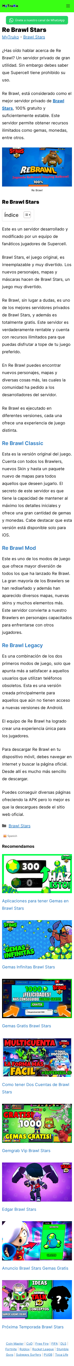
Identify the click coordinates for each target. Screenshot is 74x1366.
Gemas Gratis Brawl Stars (26, 1025)
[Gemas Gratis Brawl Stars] (37, 1014)
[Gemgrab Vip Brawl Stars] (37, 1139)
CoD (29, 1344)
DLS (63, 1344)
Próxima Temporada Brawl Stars (33, 1326)
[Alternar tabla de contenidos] (25, 214)
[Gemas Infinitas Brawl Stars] (37, 955)
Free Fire (42, 1344)
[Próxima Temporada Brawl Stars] (37, 1315)
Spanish (12, 835)
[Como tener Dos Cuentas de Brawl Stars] (37, 1073)
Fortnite (11, 1349)
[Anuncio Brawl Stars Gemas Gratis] (37, 1256)
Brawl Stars (34, 37)
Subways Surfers (28, 1355)
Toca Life (61, 1355)
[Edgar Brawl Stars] (37, 1197)
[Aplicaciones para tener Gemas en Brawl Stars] (37, 889)
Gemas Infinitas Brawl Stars (28, 967)
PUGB (48, 1355)
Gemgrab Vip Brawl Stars (26, 1150)
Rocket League (43, 1349)
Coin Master (15, 1344)
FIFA (54, 1344)
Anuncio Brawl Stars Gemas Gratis (35, 1268)
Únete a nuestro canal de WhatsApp (40, 20)
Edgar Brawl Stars (19, 1209)
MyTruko (10, 37)
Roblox (25, 1349)
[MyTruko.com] (10, 6)
